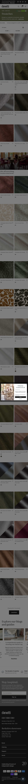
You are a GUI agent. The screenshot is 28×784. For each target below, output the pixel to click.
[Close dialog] (26, 384)
